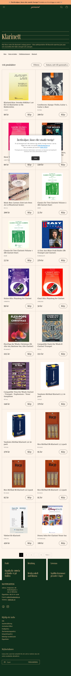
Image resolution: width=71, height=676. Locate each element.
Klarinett (34, 54)
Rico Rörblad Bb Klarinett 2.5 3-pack (52, 444)
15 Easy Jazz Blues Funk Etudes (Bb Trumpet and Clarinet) (51, 252)
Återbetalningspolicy (9, 631)
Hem (5, 54)
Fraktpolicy (5, 629)
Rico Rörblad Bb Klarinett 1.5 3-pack (52, 490)
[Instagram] (7, 606)
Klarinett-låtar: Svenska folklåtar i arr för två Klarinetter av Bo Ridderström (19, 105)
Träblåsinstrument (24, 54)
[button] (61, 7)
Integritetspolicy (7, 634)
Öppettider (5, 639)
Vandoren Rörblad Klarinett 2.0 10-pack (18, 443)
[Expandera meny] (4, 7)
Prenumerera (33, 662)
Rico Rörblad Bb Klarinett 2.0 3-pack (18, 490)
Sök (3, 621)
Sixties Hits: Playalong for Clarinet (17, 298)
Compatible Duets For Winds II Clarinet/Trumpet (49, 345)
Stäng (35, 158)
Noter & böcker (12, 54)
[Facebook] (3, 606)
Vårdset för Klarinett (12, 536)
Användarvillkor (7, 626)
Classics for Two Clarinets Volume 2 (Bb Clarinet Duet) (51, 204)
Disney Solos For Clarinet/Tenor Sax (52, 536)
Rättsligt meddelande (9, 636)
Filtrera (36, 65)
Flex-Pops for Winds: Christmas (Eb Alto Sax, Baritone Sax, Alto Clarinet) (18, 345)
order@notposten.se (44, 145)
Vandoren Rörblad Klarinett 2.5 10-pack (51, 395)
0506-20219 (43, 147)
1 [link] (21, 555)
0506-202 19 (11, 599)
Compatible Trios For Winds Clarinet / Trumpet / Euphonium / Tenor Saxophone (19, 394)
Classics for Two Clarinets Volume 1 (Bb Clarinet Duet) (18, 252)
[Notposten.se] (35, 7)
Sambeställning (7, 623)
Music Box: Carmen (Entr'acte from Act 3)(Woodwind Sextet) (18, 204)
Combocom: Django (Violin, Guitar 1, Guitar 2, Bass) (52, 106)
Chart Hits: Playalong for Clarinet (50, 298)
